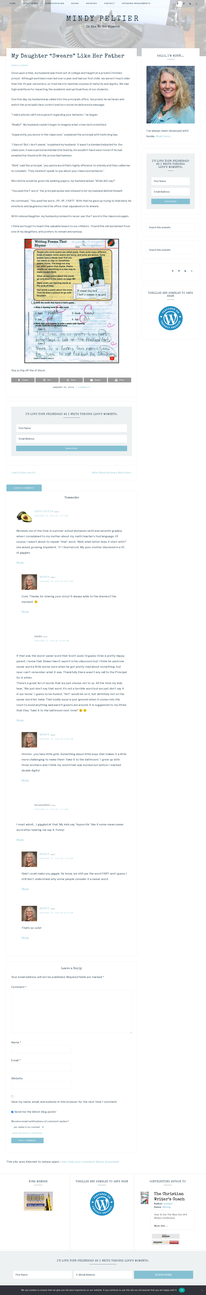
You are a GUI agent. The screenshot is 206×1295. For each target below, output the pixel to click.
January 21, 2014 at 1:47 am (51, 809)
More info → (161, 1225)
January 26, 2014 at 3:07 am (51, 516)
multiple (168, 1203)
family (15, 65)
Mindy (45, 576)
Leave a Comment (24, 488)
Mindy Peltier (103, 19)
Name (16, 1042)
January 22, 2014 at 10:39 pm (51, 641)
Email (15, 1060)
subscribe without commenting (27, 1133)
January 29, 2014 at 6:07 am (56, 581)
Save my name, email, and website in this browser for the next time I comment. (64, 1101)
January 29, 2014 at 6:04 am (56, 913)
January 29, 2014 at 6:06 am (56, 739)
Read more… (164, 136)
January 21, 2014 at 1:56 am (56, 858)
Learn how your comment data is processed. (90, 1161)
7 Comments (83, 387)
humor (24, 65)
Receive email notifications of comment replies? (40, 1121)
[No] (202, 1290)
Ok (181, 1290)
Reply (20, 562)
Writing (167, 1207)
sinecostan (44, 511)
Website (17, 1078)
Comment (19, 987)
